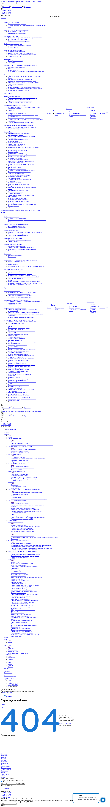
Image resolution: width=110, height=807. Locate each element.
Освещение (14, 485)
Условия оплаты (5, 766)
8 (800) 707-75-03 (6, 10)
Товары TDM (15, 562)
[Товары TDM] (25, 130)
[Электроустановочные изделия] (25, 73)
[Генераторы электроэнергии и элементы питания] (25, 124)
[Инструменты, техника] (25, 34)
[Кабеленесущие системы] (25, 21)
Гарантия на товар (6, 769)
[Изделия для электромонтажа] (25, 48)
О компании (11, 657)
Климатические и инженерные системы (22, 536)
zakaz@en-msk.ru (7, 692)
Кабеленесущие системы (18, 441)
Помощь (3, 765)
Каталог (10, 437)
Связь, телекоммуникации (18, 525)
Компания (4, 754)
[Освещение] (25, 58)
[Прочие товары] (25, 92)
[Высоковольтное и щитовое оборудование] (25, 28)
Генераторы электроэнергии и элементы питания (25, 554)
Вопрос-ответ (5, 774)
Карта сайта (4, 771)
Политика (4, 758)
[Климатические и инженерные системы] (25, 104)
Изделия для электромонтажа (19, 474)
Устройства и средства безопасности (21, 543)
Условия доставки (6, 768)
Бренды (3, 775)
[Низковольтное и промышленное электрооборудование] (25, 64)
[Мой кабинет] (1, 9)
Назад (9, 435)
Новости (3, 757)
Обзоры (3, 777)
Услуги (10, 642)
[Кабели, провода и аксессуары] (25, 42)
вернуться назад (66, 725)
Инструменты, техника (18, 457)
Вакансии (3, 760)
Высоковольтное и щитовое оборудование (23, 449)
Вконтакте (9, 696)
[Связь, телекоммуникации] (25, 95)
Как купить (11, 648)
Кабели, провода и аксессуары (20, 466)
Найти (2, 805)
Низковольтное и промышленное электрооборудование (27, 492)
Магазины (4, 761)
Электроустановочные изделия (20, 503)
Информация (4, 763)
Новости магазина (7, 782)
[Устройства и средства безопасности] (25, 112)
